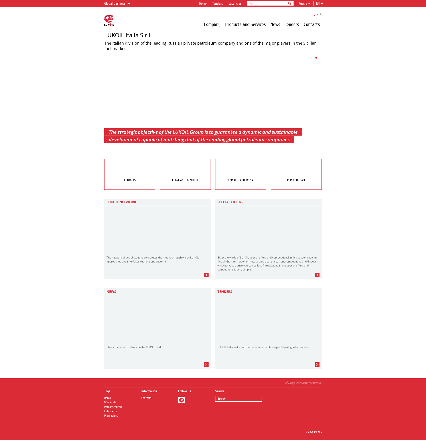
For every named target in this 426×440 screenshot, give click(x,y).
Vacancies (235, 4)
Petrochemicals (113, 407)
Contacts (312, 24)
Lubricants (110, 411)
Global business (115, 4)
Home (203, 4)
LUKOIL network (121, 202)
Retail (107, 398)
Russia (302, 4)
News (275, 24)
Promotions (111, 416)
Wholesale (110, 402)
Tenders (217, 4)
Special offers (230, 202)
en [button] (318, 4)
